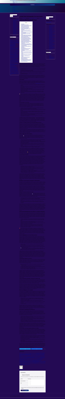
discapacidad (16, 49)
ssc (15, 71)
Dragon (14, 7)
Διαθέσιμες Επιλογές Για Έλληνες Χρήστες (26, 41)
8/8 (20, 353)
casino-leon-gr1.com (38, 83)
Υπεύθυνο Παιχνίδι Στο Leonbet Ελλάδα (26, 43)
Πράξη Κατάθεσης (23, 47)
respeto (39, 360)
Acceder (50, 56)
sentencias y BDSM (14, 68)
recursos (30, 360)
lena (13, 8)
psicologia (22, 360)
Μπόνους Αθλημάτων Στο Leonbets (25, 37)
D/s (13, 49)
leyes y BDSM (24, 357)
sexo (22, 362)
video (22, 364)
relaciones (35, 360)
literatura (30, 357)
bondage (38, 353)
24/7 (22, 353)
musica (12, 58)
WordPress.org (51, 58)
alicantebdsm (35, 18)
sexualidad (16, 69)
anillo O (24, 353)
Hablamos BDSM (15, 6)
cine (43, 353)
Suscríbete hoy (32, 4)
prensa (40, 358)
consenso (33, 354)
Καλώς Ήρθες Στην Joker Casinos (25, 27)
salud (30, 361)
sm (14, 70)
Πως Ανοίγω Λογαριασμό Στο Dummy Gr (26, 38)
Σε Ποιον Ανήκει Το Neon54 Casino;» (25, 40)
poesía (11, 59)
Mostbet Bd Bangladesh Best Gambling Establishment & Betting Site (15, 23)
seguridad (35, 361)
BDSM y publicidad (33, 353)
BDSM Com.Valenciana (16, 11)
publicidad (26, 360)
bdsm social (28, 353)
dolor (11, 50)
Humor (14, 9)
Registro (50, 55)
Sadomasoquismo (24, 361)
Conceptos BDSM (25, 354)
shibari (11, 70)
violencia (27, 364)
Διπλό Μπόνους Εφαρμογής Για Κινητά (25, 48)
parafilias (15, 58)
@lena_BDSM (48, 22)
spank (36, 362)
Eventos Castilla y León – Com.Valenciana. (18, 10)
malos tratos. (37, 357)
